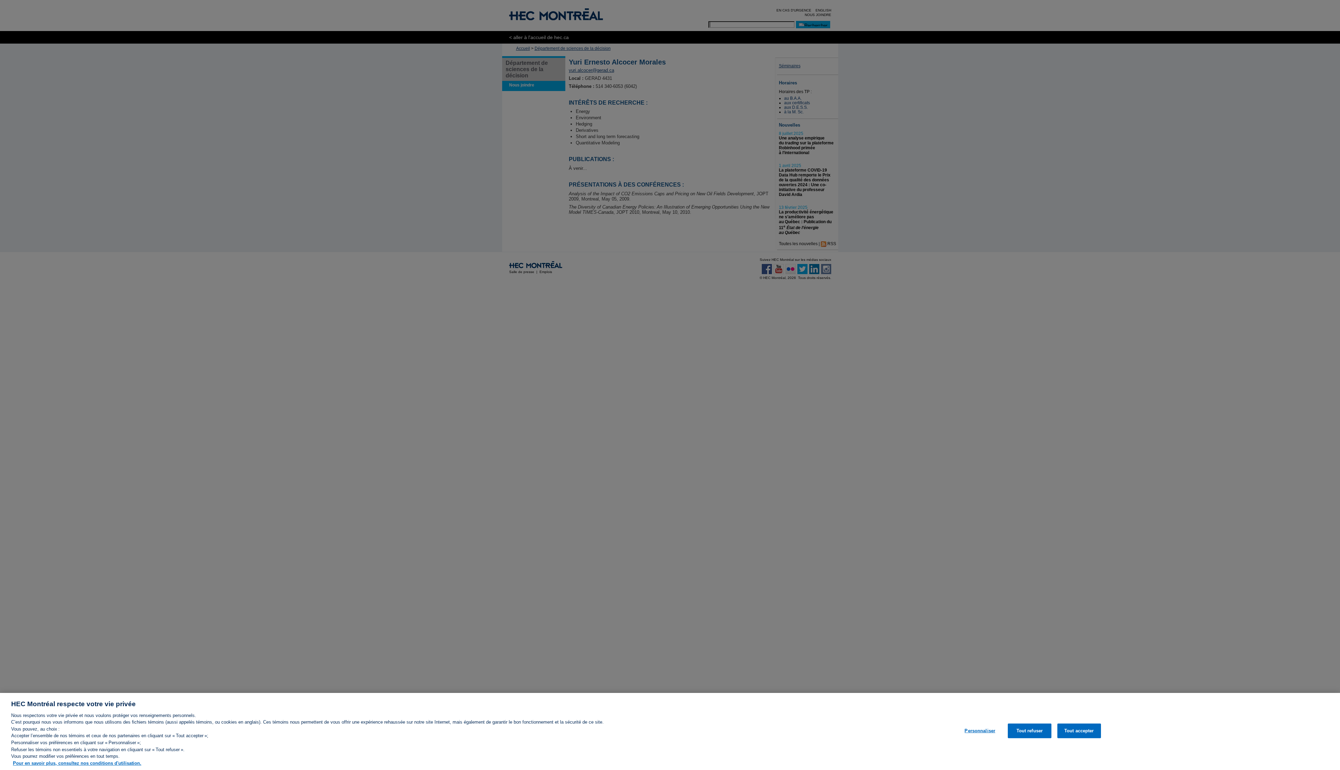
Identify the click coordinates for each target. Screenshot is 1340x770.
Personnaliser (980, 730)
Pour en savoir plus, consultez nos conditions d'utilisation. (77, 762)
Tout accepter (1079, 730)
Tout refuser (1030, 730)
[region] (670, 731)
